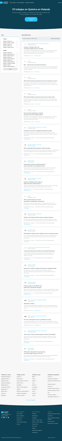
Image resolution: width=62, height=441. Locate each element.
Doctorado (37, 71)
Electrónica (4, 393)
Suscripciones (50, 415)
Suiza (33, 382)
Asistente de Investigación (22, 393)
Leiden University (31, 160)
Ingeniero (19, 389)
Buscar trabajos (13, 2)
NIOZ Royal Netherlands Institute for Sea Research (37, 127)
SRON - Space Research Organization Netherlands (37, 300)
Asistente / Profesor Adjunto (37, 422)
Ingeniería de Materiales (6, 382)
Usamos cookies (52, 437)
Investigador (27, 259)
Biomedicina (4, 395)
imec (49, 392)
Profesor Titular (20, 382)
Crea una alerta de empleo (31, 19)
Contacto (18, 424)
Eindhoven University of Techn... (54, 390)
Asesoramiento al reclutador (53, 423)
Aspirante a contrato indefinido (23, 391)
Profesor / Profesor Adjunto (22, 387)
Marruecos (34, 389)
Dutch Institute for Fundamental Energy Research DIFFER (39, 247)
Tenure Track (34, 426)
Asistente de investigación (37, 430)
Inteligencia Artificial (5, 378)
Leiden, (29, 161)
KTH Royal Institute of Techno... (54, 388)
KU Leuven (50, 376)
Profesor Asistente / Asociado (23, 380)
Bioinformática (4, 391)
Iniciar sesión (19, 420)
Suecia (34, 378)
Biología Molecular (5, 385)
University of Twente (31, 229)
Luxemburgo (35, 387)
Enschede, (30, 231)
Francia (34, 395)
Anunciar (60, 2)
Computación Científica (6, 387)
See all (10, 69)
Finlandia (34, 393)
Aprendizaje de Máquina (6, 376)
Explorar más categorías (30, 400)
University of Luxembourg (53, 378)
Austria (34, 391)
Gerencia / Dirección (21, 395)
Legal (48, 437)
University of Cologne (52, 394)
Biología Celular (4, 389)
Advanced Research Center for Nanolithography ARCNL (38, 43)
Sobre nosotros (19, 417)
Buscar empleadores (20, 2)
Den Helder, (30, 128)
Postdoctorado (38, 55)
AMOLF (29, 61)
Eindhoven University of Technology (34, 144)
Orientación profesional (29, 2)
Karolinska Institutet (52, 384)
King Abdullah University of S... (54, 396)
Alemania (34, 385)
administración (35, 432)
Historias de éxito (51, 421)
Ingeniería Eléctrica (5, 380)
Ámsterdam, (30, 44)
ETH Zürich (50, 386)
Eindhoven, (30, 145)
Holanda (34, 44)
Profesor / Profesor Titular (37, 420)
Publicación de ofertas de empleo (54, 413)
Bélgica (34, 376)
